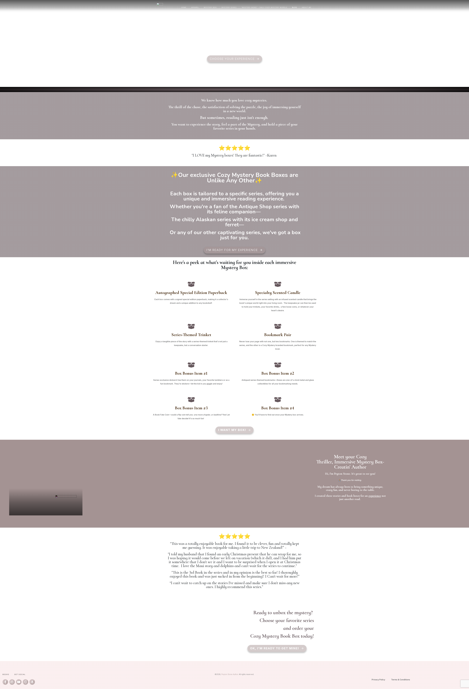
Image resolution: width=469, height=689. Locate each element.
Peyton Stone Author (229, 674)
